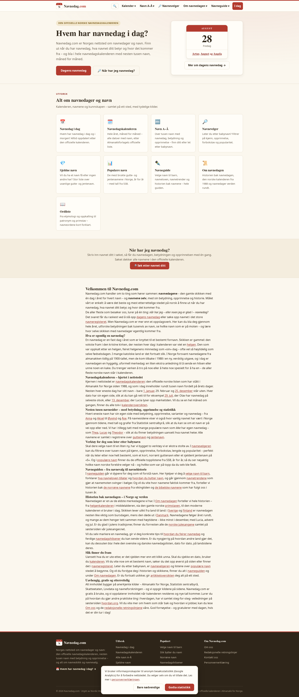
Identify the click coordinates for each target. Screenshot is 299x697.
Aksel (100, 418)
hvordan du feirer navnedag (182, 534)
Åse (124, 418)
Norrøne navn (168, 657)
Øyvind (112, 418)
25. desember (184, 391)
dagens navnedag (148, 317)
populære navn (107, 460)
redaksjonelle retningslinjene (123, 608)
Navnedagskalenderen (129, 652)
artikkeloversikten (162, 575)
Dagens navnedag (74, 70)
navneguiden (95, 473)
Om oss (90, 608)
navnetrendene (197, 478)
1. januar (148, 391)
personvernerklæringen (125, 679)
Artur (195, 54)
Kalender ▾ (129, 6)
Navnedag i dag (125, 647)
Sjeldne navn (123, 662)
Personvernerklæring (216, 662)
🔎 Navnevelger (168, 6)
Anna (88, 418)
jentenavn (157, 437)
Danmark (162, 515)
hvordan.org (110, 603)
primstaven (172, 506)
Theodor (117, 432)
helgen (191, 344)
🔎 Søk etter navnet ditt (150, 265)
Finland (187, 510)
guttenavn (139, 437)
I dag (237, 6)
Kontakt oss (211, 657)
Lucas (103, 432)
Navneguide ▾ (220, 6)
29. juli (169, 395)
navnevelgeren (201, 446)
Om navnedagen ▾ (195, 6)
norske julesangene (181, 524)
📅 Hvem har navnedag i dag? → (76, 669)
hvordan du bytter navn (147, 478)
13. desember (120, 400)
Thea (95, 432)
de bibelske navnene (168, 487)
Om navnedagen (166, 501)
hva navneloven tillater (113, 478)
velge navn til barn (197, 473)
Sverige (173, 510)
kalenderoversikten (134, 405)
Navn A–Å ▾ (147, 6)
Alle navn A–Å (124, 657)
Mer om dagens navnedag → (207, 65)
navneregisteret (95, 322)
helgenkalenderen (102, 506)
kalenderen (97, 561)
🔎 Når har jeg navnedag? (116, 71)
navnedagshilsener (108, 539)
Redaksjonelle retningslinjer (220, 652)
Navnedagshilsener (171, 662)
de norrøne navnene (116, 487)
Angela (217, 54)
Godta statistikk (180, 687)
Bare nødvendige (148, 687)
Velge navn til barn (171, 647)
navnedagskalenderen (130, 381)
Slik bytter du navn (171, 652)
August (205, 54)
